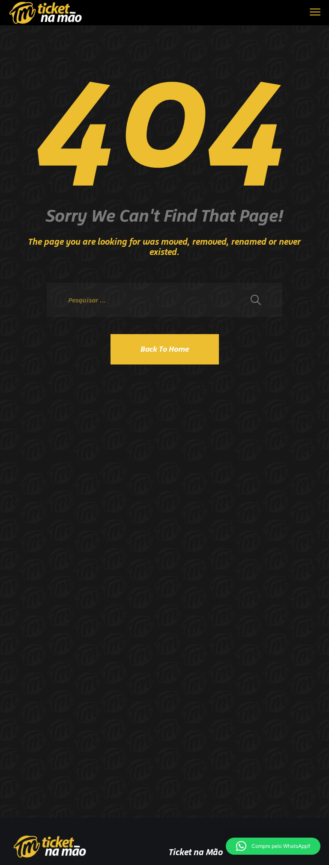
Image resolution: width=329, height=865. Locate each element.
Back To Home (165, 349)
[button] (273, 846)
